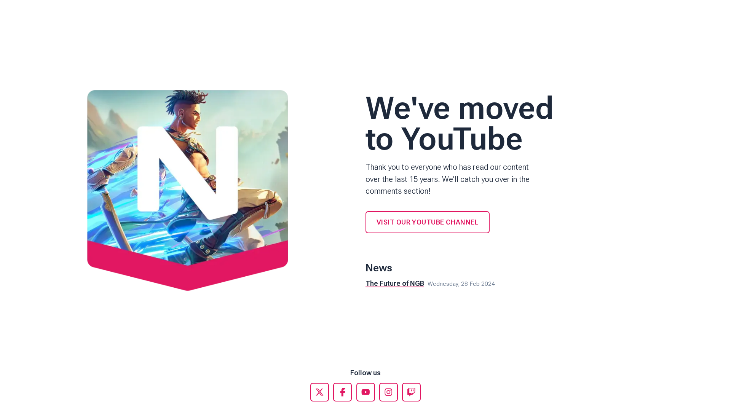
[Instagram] (388, 392)
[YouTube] (365, 392)
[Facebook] (342, 392)
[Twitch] (411, 392)
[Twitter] (319, 392)
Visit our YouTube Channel (428, 222)
